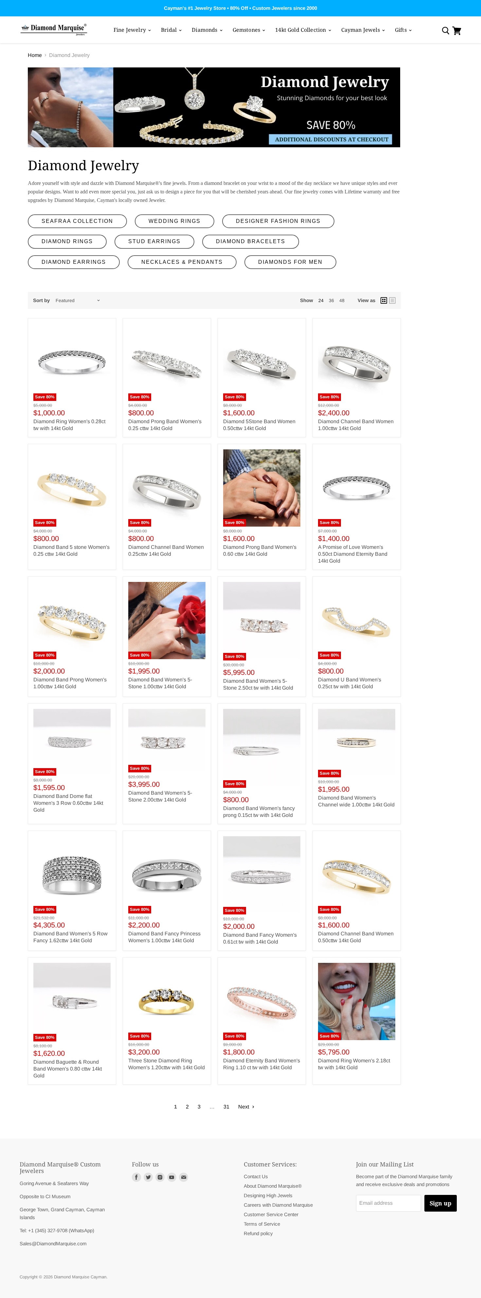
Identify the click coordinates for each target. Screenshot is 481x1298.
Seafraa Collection (77, 221)
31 (226, 1106)
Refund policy (258, 1233)
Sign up (441, 1203)
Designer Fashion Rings (278, 221)
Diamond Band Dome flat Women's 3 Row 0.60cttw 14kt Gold (68, 803)
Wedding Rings (175, 221)
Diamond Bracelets (250, 241)
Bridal (169, 29)
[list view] (392, 300)
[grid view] (384, 300)
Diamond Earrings (74, 262)
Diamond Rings (67, 241)
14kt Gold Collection (301, 29)
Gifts (401, 29)
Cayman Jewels (361, 29)
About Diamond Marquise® (273, 1186)
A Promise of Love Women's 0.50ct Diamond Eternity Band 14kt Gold (352, 554)
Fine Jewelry (130, 29)
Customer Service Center (271, 1214)
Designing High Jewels (268, 1195)
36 (331, 300)
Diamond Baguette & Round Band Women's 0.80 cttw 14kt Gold (67, 1068)
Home (35, 55)
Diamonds (205, 29)
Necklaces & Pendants (182, 262)
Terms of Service (262, 1224)
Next (244, 1106)
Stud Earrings (154, 241)
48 (342, 300)
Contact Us (256, 1176)
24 (321, 300)
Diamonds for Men (290, 262)
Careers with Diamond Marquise (278, 1205)
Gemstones (247, 29)
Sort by (41, 300)
